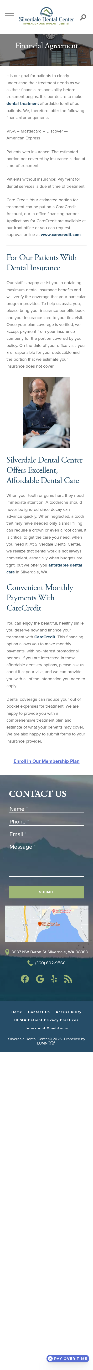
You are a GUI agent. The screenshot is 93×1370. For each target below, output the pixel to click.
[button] (9, 16)
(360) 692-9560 (50, 963)
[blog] (68, 981)
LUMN (42, 1043)
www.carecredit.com (61, 234)
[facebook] (25, 981)
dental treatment (22, 103)
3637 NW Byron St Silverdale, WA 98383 (49, 952)
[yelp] (54, 981)
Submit (46, 892)
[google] (40, 981)
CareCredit (44, 637)
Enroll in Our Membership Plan (47, 761)
